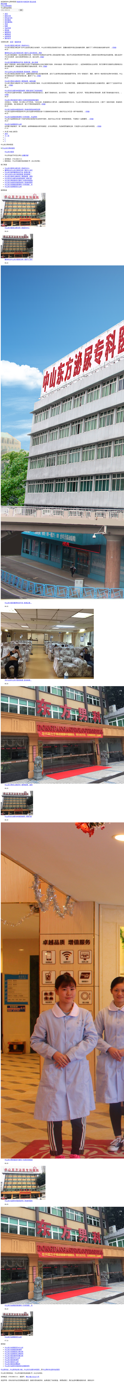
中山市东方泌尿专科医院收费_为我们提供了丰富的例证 (24, 90)
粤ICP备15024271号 (32, 1377)
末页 (6, 134)
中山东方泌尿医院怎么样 (13, 124)
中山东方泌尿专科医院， (32, 1369)
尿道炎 (7, 30)
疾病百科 (26, 2)
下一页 (7, 136)
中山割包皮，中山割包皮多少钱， (12, 1369)
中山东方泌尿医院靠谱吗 (13, 1349)
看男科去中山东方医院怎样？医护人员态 (19, 170)
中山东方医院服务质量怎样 (14, 1356)
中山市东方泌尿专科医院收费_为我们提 (18, 178)
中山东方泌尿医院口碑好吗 (14, 1354)
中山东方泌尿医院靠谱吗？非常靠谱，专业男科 (21, 117)
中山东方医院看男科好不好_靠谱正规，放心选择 (21, 62)
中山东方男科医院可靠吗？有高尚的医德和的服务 (22, 100)
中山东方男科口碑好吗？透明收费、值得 (19, 176)
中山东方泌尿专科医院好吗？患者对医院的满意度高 (22, 109)
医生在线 (33, 2)
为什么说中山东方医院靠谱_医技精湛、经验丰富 (21, 72)
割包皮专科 (8, 18)
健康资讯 (8, 32)
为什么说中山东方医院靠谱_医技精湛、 (18, 174)
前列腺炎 (8, 20)
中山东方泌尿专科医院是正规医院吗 (17, 1366)
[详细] (114, 47)
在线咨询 (8, 36)
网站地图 (4, 4)
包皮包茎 (8, 28)
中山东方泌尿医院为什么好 (14, 1347)
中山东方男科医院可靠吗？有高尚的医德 (19, 180)
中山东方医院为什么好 (12, 1358)
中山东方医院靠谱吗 (12, 1360)
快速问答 (20, 2)
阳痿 (6, 26)
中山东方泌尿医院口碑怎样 (14, 1351)
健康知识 (8, 34)
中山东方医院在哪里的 (12, 1364)
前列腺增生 (8, 22)
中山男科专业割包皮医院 (51, 1369)
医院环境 (18, 42)
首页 (6, 14)
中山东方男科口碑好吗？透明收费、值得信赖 (20, 81)
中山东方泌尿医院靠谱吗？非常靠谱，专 (19, 184)
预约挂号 (8, 38)
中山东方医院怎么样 (12, 1362)
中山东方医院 (9, 152)
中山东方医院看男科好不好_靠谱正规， (18, 172)
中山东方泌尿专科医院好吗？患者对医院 (19, 182)
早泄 (6, 24)
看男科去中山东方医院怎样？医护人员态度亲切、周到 (23, 53)
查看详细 (25, 155)
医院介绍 (8, 16)
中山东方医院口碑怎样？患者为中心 (17, 45)
